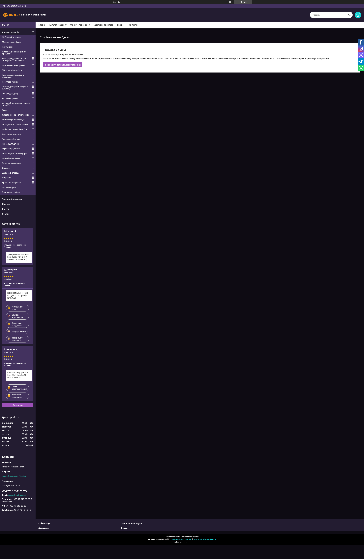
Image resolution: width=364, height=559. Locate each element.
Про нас (120, 25)
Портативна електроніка (13, 65)
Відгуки (6, 209)
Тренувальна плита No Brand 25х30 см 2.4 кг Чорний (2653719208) (18, 257)
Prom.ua (196, 537)
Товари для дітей (10, 144)
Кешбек (124, 528)
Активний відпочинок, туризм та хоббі (16, 104)
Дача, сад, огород (10, 173)
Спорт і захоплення (11, 158)
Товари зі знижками (12, 199)
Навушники (7, 47)
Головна (41, 25)
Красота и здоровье (11, 182)
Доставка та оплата (103, 25)
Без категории (9, 187)
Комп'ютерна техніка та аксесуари (13, 76)
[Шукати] (349, 15)
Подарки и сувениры (11, 163)
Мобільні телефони (11, 42)
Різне (4, 110)
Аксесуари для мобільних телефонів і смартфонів (14, 59)
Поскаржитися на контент (181, 539)
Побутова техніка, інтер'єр (14, 129)
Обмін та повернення (80, 25)
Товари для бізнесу (11, 139)
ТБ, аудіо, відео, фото (12, 70)
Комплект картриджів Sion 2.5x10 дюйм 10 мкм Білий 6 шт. (17, 375)
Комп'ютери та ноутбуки (13, 120)
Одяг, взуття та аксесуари (14, 153)
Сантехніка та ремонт (12, 134)
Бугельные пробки (11, 192)
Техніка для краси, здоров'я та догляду (16, 88)
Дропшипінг (43, 528)
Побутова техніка (10, 82)
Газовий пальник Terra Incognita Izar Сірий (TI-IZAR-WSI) (17, 295)
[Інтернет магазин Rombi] (11, 15)
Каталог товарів (57, 25)
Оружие (6, 168)
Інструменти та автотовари (15, 124)
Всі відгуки (18, 405)
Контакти (133, 25)
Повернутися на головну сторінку (63, 65)
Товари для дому (10, 93)
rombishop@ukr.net (17, 495)
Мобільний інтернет (11, 37)
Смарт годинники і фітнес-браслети (14, 53)
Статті (5, 214)
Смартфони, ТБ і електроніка (15, 115)
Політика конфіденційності (204, 539)
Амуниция (6, 178)
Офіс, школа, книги (11, 149)
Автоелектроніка (10, 98)
